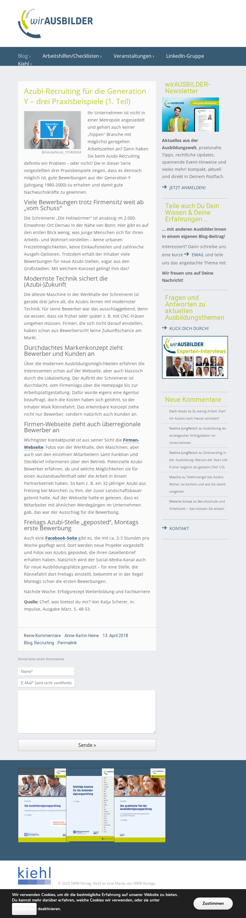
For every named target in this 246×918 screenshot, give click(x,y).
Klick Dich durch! (189, 328)
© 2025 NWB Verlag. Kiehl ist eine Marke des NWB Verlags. (106, 883)
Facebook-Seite (61, 538)
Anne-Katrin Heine (81, 635)
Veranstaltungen (133, 56)
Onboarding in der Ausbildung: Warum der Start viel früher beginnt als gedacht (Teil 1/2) (198, 459)
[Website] (55, 21)
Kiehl (23, 63)
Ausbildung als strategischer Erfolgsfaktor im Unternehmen (197, 435)
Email (198, 254)
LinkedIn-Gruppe (185, 56)
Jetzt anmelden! (188, 187)
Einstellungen (24, 909)
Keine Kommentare (42, 635)
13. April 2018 (115, 635)
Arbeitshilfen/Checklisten (71, 56)
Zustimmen (213, 903)
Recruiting (44, 642)
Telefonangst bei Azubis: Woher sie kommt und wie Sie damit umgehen (197, 484)
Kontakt (179, 528)
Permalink (67, 642)
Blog (23, 56)
